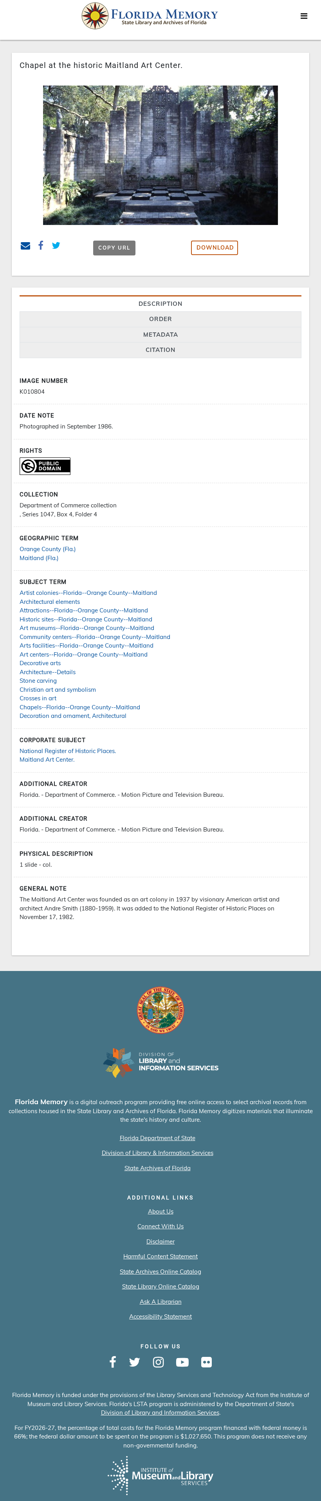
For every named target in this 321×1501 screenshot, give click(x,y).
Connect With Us (160, 1226)
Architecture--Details (48, 672)
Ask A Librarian (161, 1301)
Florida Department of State (157, 1138)
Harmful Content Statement (160, 1256)
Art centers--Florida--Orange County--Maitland (84, 654)
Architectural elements (50, 601)
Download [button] (215, 247)
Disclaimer (160, 1241)
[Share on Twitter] (56, 246)
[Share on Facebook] (41, 246)
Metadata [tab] (160, 334)
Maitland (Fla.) (39, 558)
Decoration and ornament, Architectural (73, 715)
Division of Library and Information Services (160, 1412)
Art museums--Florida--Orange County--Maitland (87, 628)
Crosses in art (38, 698)
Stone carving (38, 680)
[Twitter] (135, 1362)
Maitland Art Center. (47, 759)
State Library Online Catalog (160, 1286)
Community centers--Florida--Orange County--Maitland (95, 637)
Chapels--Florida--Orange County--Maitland (80, 707)
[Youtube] (182, 1362)
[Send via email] (26, 246)
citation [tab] (160, 349)
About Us (160, 1211)
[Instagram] (158, 1362)
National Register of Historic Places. (68, 751)
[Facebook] (113, 1362)
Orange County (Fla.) (48, 549)
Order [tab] (160, 319)
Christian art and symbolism (58, 689)
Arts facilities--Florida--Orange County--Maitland (86, 645)
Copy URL (114, 248)
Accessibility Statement (160, 1316)
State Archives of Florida (157, 1168)
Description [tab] (160, 303)
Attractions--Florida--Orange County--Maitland (84, 610)
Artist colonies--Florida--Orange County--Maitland (88, 592)
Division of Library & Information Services (157, 1153)
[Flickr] (206, 1362)
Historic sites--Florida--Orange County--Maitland (86, 619)
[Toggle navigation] (304, 18)
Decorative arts (40, 663)
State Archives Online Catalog (160, 1271)
